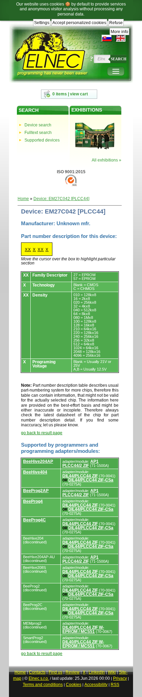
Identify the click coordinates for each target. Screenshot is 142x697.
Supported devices (42, 140)
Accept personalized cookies (79, 23)
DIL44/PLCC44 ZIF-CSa (90, 480)
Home (23, 198)
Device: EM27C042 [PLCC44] (61, 198)
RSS (115, 684)
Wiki (112, 672)
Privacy (120, 678)
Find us (55, 672)
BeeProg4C (34, 520)
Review (72, 672)
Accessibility (96, 684)
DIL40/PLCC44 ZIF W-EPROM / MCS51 (83, 629)
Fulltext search (38, 132)
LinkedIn (97, 672)
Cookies (73, 684)
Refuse (116, 23)
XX (28, 249)
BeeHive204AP (38, 461)
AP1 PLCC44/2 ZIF (80, 463)
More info (119, 32)
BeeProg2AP (36, 490)
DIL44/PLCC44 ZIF (80, 476)
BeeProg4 (33, 501)
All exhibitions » (106, 160)
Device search (37, 125)
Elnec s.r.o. (39, 678)
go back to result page (41, 432)
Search (118, 59)
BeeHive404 (35, 472)
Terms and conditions (43, 684)
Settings (41, 23)
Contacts (37, 672)
